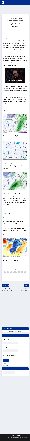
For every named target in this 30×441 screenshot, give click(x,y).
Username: (6, 339)
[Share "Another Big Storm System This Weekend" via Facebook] (5, 271)
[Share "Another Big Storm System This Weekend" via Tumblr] (10, 271)
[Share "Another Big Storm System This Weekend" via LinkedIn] (16, 271)
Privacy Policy (12, 435)
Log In (6, 360)
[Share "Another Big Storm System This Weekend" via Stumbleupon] (22, 271)
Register (4, 363)
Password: (6, 347)
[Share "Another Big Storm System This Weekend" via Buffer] (19, 271)
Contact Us (18, 435)
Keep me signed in (10, 355)
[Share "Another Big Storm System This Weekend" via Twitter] (8, 271)
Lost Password (6, 365)
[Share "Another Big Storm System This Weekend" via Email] (24, 271)
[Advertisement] (16, 9)
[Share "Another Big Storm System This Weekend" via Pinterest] (13, 271)
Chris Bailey (15, 24)
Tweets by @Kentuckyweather (15, 331)
